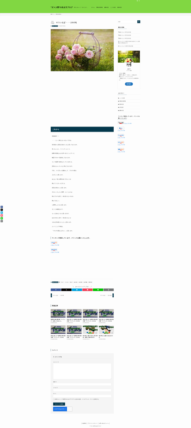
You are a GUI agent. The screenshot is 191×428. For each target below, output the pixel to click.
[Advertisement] (82, 84)
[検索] (139, 1)
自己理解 (85, 282)
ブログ (62, 282)
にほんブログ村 (55, 245)
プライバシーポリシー (92, 423)
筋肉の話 (121, 104)
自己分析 (75, 282)
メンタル (66, 282)
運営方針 (90, 282)
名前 (55, 381)
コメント (56, 362)
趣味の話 (121, 110)
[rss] (137, 1)
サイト (54, 393)
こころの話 (122, 98)
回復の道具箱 (55, 282)
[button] (56, 289)
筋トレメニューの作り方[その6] (125, 46)
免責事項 (84, 423)
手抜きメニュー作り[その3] (124, 32)
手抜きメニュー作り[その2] (124, 35)
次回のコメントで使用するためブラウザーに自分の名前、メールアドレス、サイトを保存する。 (77, 399)
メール (55, 387)
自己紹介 (129, 84)
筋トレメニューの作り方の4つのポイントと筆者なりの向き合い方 (129, 42)
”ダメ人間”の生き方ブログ (62, 7)
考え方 (71, 282)
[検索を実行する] (138, 21)
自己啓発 (80, 282)
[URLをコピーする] (108, 289)
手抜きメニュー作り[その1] (124, 38)
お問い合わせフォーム (104, 423)
